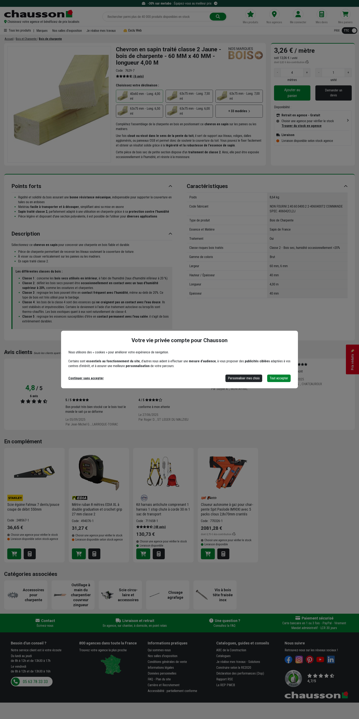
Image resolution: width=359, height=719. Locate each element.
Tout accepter (279, 378)
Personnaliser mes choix (244, 378)
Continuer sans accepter (86, 378)
